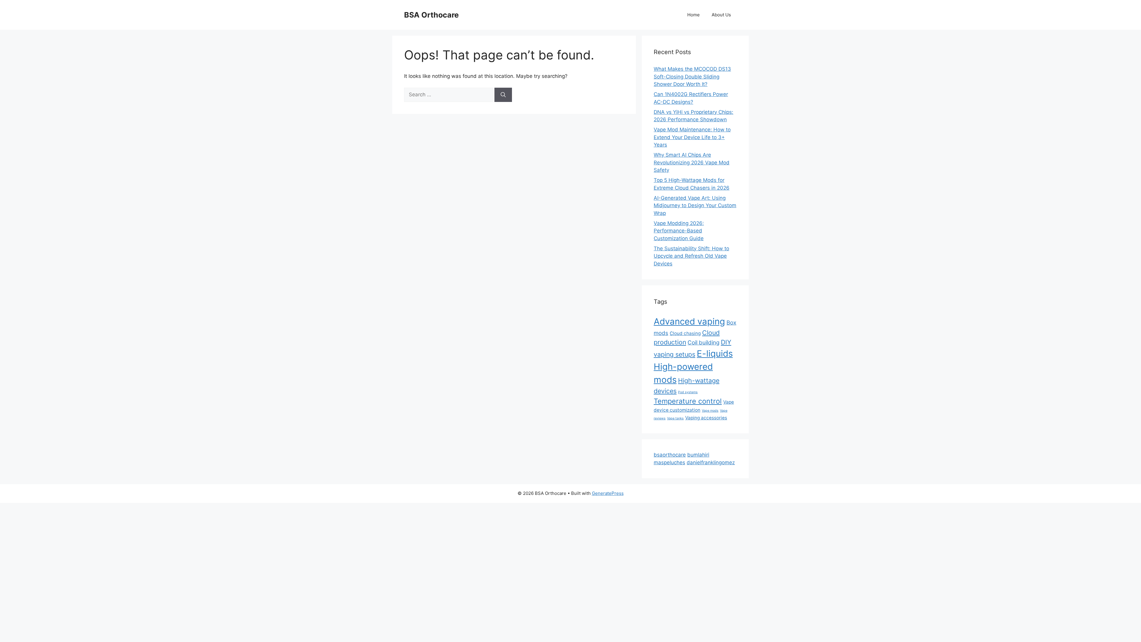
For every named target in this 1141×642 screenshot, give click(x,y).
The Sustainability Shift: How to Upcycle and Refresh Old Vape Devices (691, 256)
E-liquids (715, 353)
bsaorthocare (670, 455)
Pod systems (688, 392)
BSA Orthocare (431, 14)
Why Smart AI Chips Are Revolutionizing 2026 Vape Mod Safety (691, 162)
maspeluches (669, 462)
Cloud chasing (685, 333)
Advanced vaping (689, 321)
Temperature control (688, 401)
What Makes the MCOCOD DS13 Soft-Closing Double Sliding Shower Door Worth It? (692, 76)
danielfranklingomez (711, 462)
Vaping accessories (706, 418)
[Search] (503, 95)
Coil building (703, 342)
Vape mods (710, 411)
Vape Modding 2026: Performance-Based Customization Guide (679, 230)
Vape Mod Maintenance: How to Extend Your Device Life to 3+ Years (692, 137)
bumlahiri (698, 455)
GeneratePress (608, 493)
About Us (721, 15)
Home (693, 15)
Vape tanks (675, 418)
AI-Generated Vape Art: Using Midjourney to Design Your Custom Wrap (695, 205)
